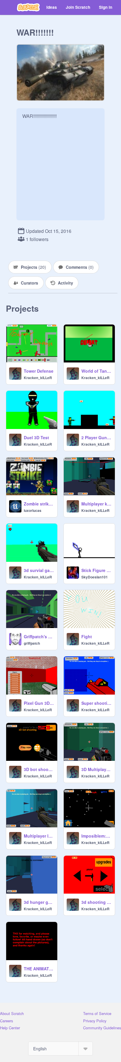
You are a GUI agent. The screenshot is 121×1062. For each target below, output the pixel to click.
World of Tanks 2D (96, 371)
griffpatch (32, 643)
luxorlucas (32, 510)
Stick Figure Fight (96, 570)
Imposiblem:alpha (96, 836)
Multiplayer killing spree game (96, 504)
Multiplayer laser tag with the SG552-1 (39, 836)
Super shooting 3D (96, 703)
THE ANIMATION (39, 969)
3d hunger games (39, 902)
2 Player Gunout (96, 437)
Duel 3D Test (36, 437)
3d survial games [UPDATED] (39, 570)
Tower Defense (38, 371)
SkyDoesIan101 (94, 577)
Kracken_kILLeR (38, 377)
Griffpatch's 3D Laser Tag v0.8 (39, 636)
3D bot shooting (39, 769)
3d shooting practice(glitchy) (96, 902)
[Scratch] (28, 7)
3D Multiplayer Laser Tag (96, 769)
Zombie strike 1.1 (39, 504)
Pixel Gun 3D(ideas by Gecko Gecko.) (39, 703)
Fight (86, 636)
